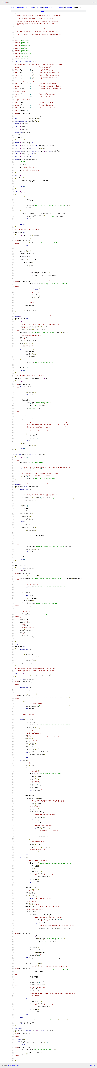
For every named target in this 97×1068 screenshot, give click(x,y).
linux (12, 7)
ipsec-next (38, 7)
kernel (22, 7)
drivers (61, 7)
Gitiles (9, 1065)
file (42, 11)
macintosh (68, 7)
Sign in (93, 2)
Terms (17, 1065)
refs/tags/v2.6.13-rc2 (50, 7)
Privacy (13, 1065)
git (26, 7)
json (94, 1065)
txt (91, 1065)
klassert (31, 7)
